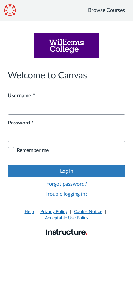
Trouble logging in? (66, 194)
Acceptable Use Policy (66, 218)
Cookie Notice (88, 212)
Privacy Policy (53, 212)
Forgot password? (66, 184)
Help (29, 212)
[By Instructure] (66, 231)
